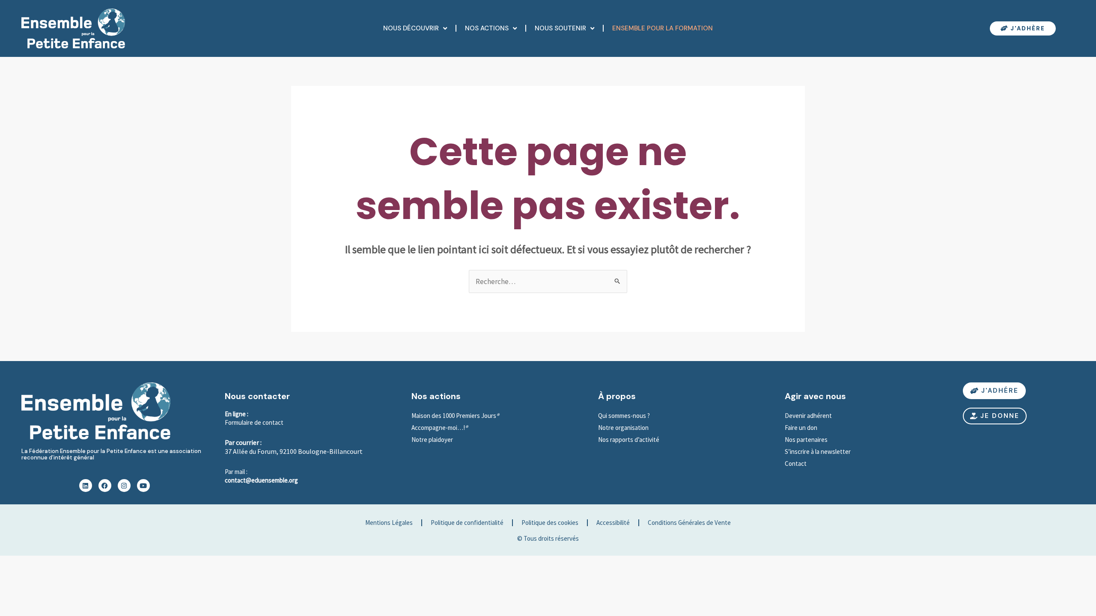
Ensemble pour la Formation (662, 28)
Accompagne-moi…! (438, 428)
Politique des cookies (549, 522)
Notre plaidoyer (432, 439)
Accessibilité (613, 522)
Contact (796, 463)
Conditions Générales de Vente (689, 522)
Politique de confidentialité (467, 522)
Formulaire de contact (254, 422)
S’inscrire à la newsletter (818, 451)
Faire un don (801, 428)
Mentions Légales (389, 522)
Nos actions (487, 28)
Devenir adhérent (808, 416)
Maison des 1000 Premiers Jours (453, 416)
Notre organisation (623, 428)
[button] (995, 416)
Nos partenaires (806, 439)
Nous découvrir (411, 28)
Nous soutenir (560, 28)
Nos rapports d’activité (628, 439)
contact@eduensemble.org (261, 480)
